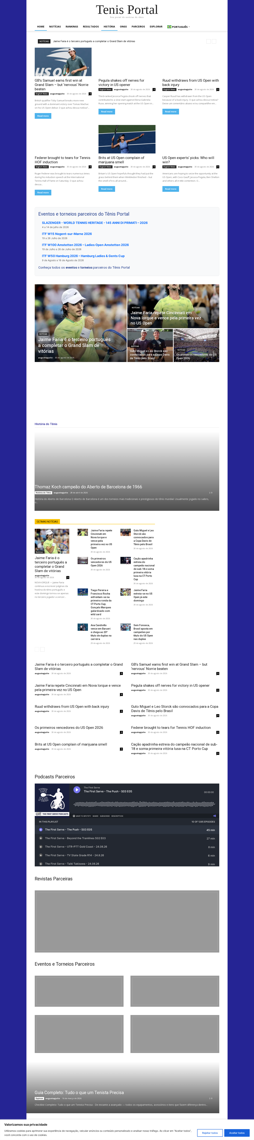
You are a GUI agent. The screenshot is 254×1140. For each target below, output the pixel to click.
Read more (43, 116)
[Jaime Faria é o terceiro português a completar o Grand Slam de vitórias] (81, 323)
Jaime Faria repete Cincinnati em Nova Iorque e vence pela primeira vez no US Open (78, 687)
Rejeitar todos (210, 1132)
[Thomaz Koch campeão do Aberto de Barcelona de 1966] (127, 471)
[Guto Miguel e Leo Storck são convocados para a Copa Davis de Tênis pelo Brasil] (150, 345)
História (109, 26)
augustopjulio (57, 93)
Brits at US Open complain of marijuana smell (121, 160)
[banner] (174, 1034)
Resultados (91, 26)
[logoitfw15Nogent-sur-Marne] (79, 991)
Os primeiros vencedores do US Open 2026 (101, 562)
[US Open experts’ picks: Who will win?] (190, 139)
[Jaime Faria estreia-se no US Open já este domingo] (125, 592)
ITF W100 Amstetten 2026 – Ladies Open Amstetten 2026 (85, 245)
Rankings (72, 26)
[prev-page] (37, 649)
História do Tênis (43, 492)
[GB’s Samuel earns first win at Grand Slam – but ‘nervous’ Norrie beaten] (63, 62)
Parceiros (138, 26)
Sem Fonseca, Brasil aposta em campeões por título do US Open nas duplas (143, 632)
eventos (72, 267)
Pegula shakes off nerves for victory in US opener (121, 82)
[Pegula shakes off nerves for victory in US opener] (126, 62)
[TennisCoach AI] (191, 553)
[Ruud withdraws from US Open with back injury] (190, 62)
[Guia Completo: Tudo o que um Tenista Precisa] (118, 1087)
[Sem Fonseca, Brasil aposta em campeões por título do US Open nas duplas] (125, 627)
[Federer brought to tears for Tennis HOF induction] (63, 139)
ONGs (123, 26)
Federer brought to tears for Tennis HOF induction (171, 728)
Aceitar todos (237, 1132)
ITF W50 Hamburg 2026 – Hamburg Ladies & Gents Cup (83, 256)
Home (40, 26)
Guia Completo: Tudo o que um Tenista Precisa (79, 1092)
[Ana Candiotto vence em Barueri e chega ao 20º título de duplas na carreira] (83, 627)
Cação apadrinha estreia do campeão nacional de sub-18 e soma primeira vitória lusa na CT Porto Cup (144, 569)
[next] (214, 41)
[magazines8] (127, 921)
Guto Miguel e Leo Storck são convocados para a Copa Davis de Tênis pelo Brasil (144, 537)
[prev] (208, 41)
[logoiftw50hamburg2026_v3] (79, 1034)
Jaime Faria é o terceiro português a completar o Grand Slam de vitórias (94, 41)
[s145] (174, 991)
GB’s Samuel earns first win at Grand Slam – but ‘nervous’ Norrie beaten (61, 84)
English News (42, 94)
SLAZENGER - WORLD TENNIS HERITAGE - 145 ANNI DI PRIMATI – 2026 (95, 223)
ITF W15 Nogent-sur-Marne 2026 (67, 234)
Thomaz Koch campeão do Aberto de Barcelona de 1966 (88, 486)
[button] (215, 26)
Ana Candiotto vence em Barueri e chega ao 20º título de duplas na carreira (101, 632)
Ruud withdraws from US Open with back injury (72, 706)
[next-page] (42, 649)
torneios (86, 267)
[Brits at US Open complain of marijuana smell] (126, 139)
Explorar (156, 26)
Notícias (55, 26)
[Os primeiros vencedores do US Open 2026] (196, 345)
